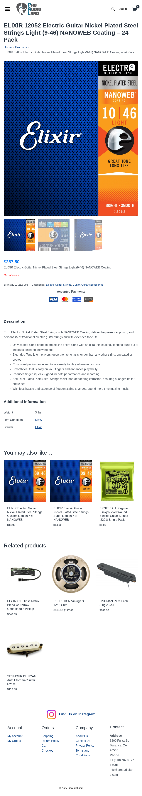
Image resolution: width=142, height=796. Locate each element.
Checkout (48, 750)
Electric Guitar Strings (58, 284)
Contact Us (83, 740)
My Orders (14, 740)
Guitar (76, 284)
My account (14, 736)
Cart (44, 745)
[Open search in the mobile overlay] (113, 9)
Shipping (47, 736)
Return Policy (50, 740)
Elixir (38, 427)
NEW (38, 419)
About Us (82, 736)
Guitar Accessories (92, 284)
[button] (132, 67)
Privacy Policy (85, 745)
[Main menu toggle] (7, 9)
